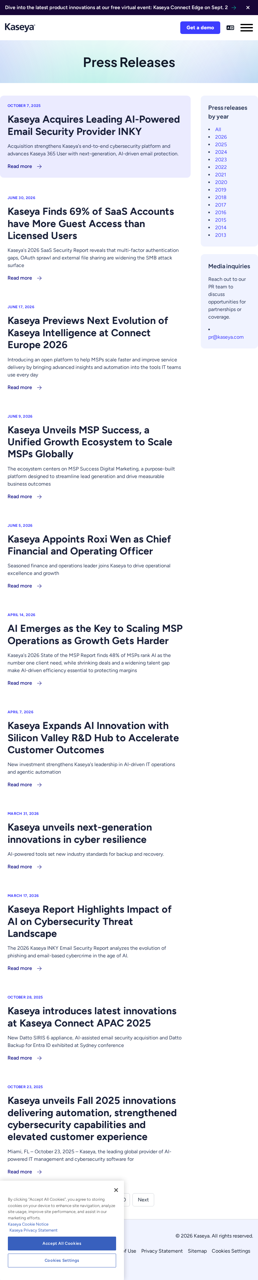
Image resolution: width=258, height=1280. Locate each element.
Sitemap (197, 1251)
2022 (221, 167)
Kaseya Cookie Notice (28, 1224)
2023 (221, 160)
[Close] (116, 1190)
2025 (221, 144)
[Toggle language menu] (230, 27)
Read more (20, 166)
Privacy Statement (162, 1251)
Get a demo (200, 28)
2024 (221, 152)
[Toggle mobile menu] (246, 27)
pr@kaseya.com (226, 337)
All (218, 129)
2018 (221, 197)
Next (143, 1200)
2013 (220, 235)
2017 (220, 205)
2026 (221, 137)
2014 (221, 228)
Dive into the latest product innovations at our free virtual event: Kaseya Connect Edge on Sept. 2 (116, 7)
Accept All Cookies (61, 1243)
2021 (220, 175)
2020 (221, 182)
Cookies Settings (231, 1251)
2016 (220, 212)
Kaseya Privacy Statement (33, 1230)
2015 (220, 220)
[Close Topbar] (248, 8)
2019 (220, 190)
